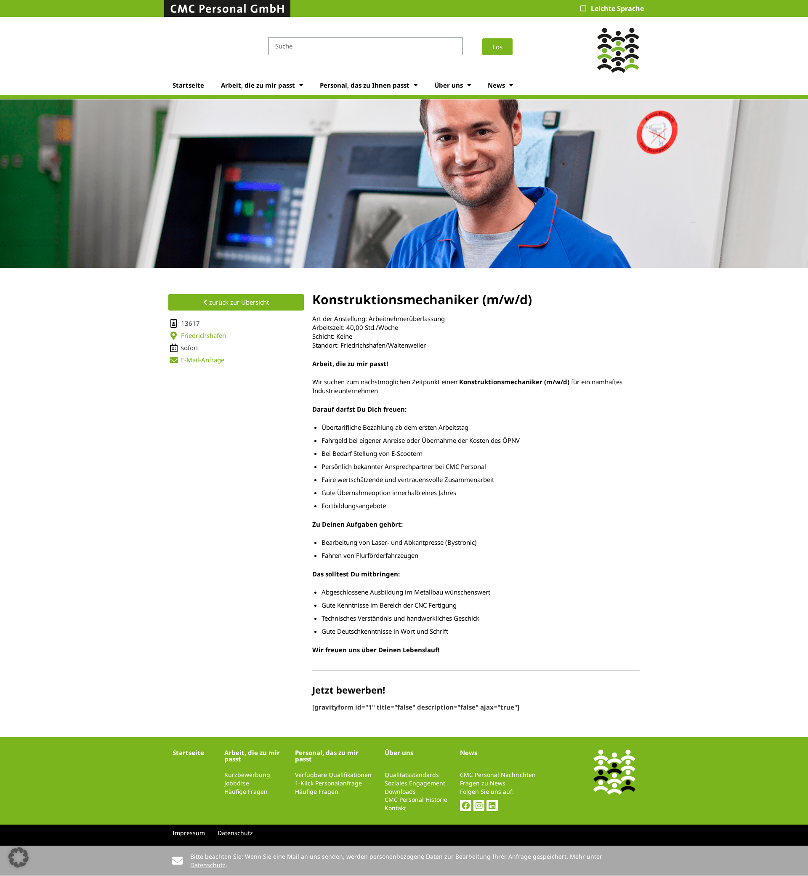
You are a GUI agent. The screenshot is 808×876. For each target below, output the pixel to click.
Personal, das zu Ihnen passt (364, 85)
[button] (18, 857)
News (496, 85)
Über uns (448, 85)
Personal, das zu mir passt (327, 755)
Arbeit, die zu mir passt (258, 85)
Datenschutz (208, 865)
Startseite (188, 85)
